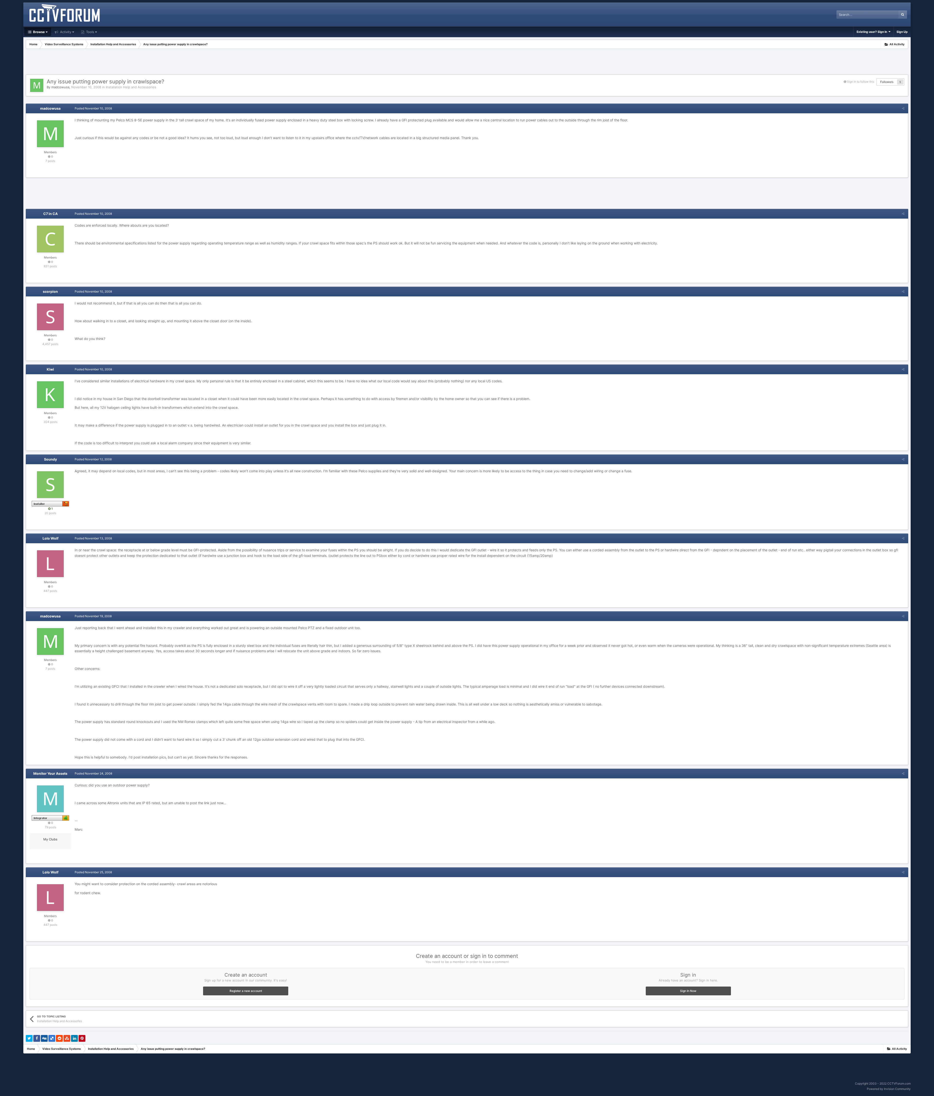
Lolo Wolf (50, 538)
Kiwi (50, 369)
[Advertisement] (467, 62)
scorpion (50, 291)
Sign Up (902, 32)
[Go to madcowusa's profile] (36, 85)
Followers (886, 82)
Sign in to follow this (860, 81)
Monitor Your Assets (50, 773)
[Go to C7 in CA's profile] (50, 239)
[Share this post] (903, 108)
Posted (93, 108)
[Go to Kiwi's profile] (50, 394)
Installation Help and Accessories (131, 87)
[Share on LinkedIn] (74, 1038)
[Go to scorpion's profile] (50, 316)
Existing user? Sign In (873, 32)
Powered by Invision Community (889, 1089)
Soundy (50, 459)
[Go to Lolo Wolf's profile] (50, 563)
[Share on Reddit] (59, 1038)
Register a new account (246, 991)
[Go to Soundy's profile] (50, 484)
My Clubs (50, 839)
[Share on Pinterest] (82, 1038)
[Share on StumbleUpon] (66, 1038)
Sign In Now (688, 991)
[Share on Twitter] (29, 1038)
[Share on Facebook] (36, 1038)
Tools (89, 32)
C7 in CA (50, 214)
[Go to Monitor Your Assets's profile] (50, 798)
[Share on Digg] (44, 1038)
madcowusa (60, 87)
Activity (65, 32)
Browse (38, 32)
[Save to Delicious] (51, 1038)
